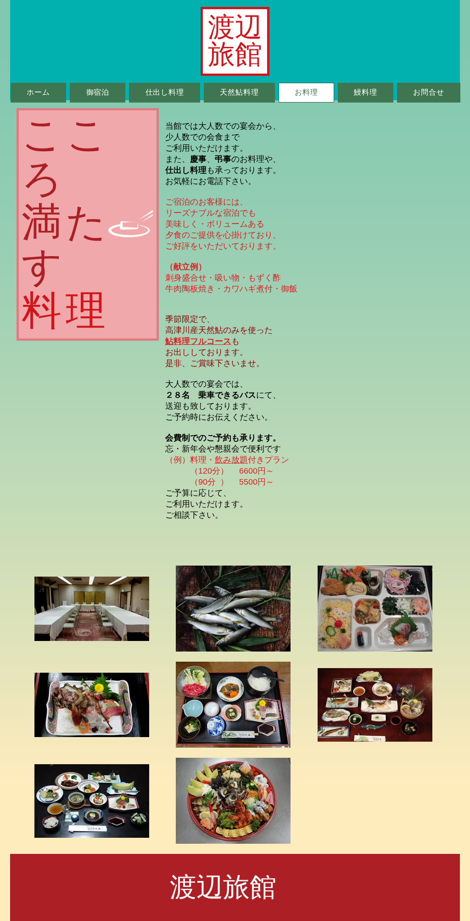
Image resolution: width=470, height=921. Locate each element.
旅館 (235, 54)
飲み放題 (231, 459)
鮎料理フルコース (198, 341)
